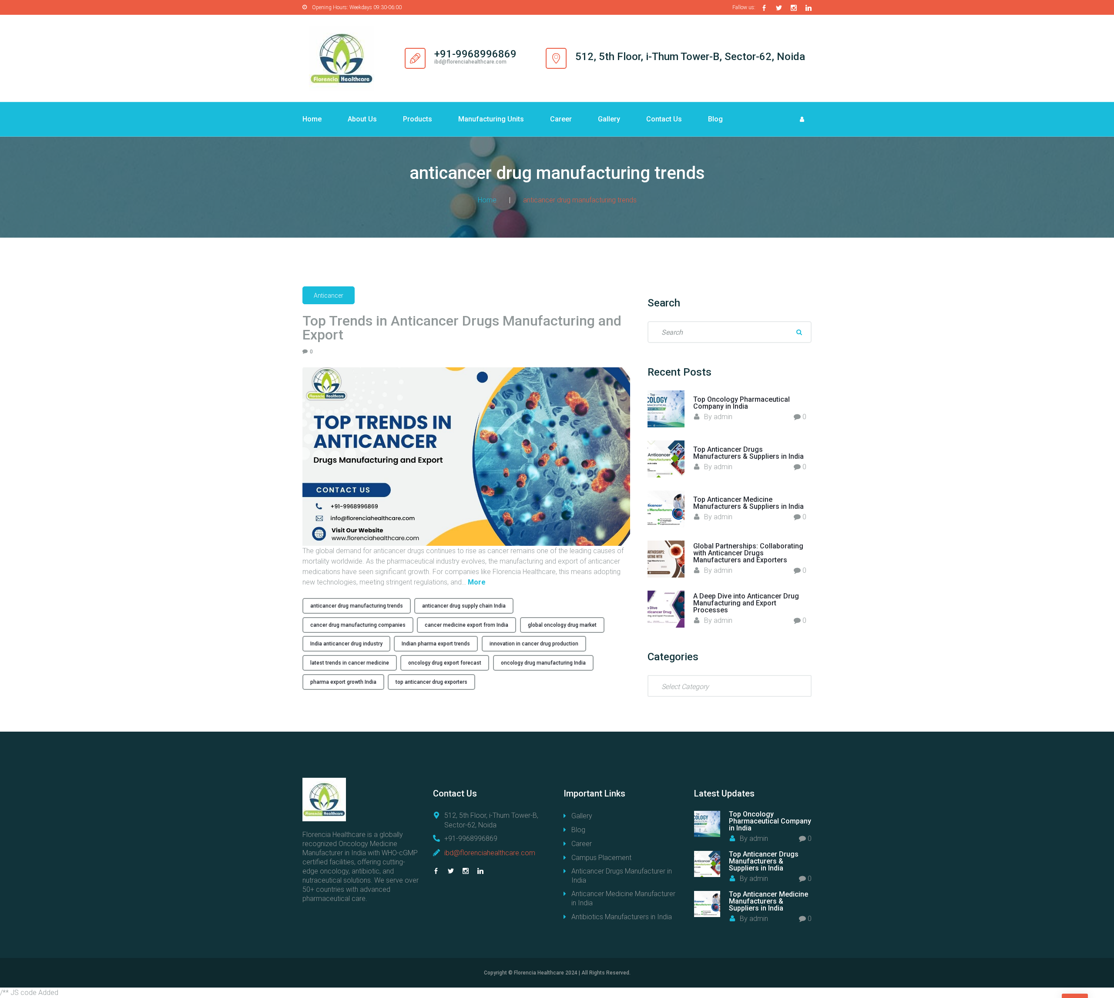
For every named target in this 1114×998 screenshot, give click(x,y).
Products (417, 119)
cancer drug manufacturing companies (358, 625)
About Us (362, 119)
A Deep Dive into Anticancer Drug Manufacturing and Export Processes (746, 603)
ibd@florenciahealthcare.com (489, 853)
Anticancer (328, 295)
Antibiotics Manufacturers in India (621, 917)
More (477, 582)
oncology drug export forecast (444, 663)
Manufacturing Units (491, 119)
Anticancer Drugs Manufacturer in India (621, 875)
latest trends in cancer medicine (349, 663)
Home (312, 119)
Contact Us (664, 119)
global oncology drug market (562, 625)
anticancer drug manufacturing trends (356, 606)
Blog (715, 119)
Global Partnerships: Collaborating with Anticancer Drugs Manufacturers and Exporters (748, 553)
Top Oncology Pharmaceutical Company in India (741, 402)
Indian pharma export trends (436, 644)
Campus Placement (601, 858)
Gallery (609, 119)
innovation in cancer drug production (534, 644)
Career (561, 119)
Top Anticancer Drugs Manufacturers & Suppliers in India (748, 452)
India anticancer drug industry (346, 644)
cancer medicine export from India (466, 625)
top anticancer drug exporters (431, 682)
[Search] (799, 332)
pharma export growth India (343, 682)
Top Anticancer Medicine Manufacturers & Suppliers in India (748, 503)
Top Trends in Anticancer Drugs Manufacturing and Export (461, 328)
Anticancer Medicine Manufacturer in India (623, 898)
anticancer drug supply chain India (464, 606)
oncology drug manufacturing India (543, 663)
